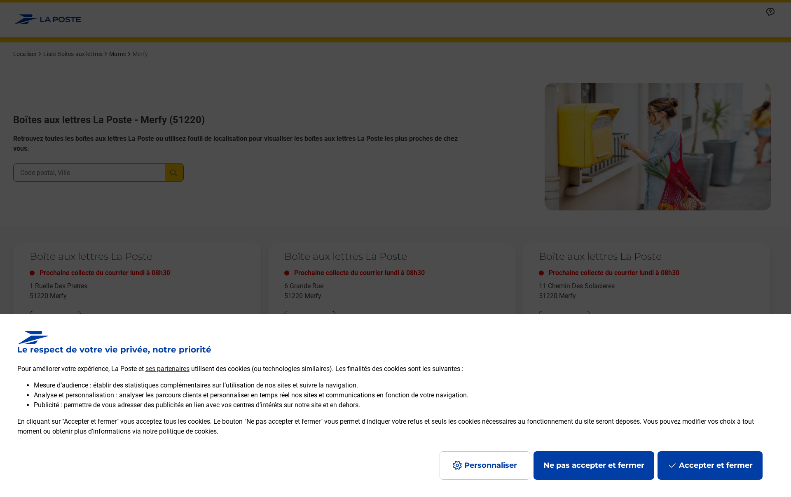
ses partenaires (167, 369)
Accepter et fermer (716, 465)
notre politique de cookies (180, 431)
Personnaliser (490, 465)
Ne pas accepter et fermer (593, 465)
